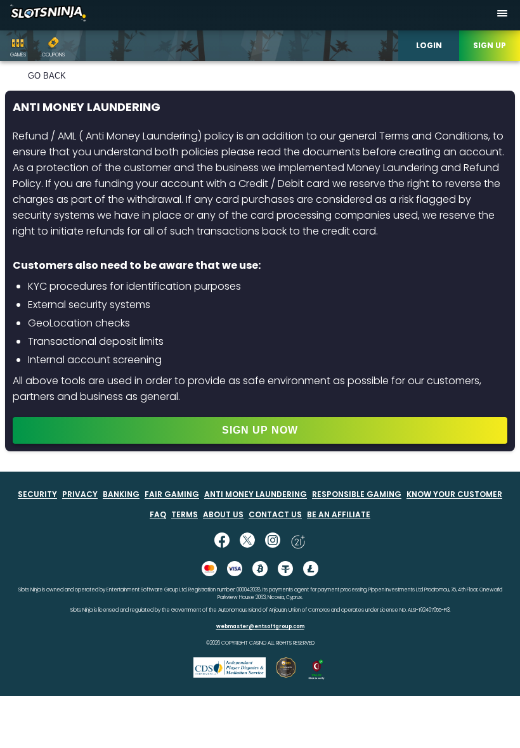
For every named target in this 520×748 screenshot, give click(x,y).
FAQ (158, 514)
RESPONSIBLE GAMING (356, 494)
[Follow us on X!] (247, 541)
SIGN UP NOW (260, 430)
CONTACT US (275, 514)
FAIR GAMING (172, 494)
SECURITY (37, 494)
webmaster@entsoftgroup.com (260, 626)
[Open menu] (502, 15)
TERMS (184, 514)
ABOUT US (223, 514)
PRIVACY (80, 494)
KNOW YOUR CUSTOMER (454, 494)
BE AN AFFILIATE (338, 514)
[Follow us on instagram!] (272, 541)
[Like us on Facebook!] (222, 541)
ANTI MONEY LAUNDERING (255, 494)
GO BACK (47, 76)
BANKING (121, 494)
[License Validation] (316, 676)
